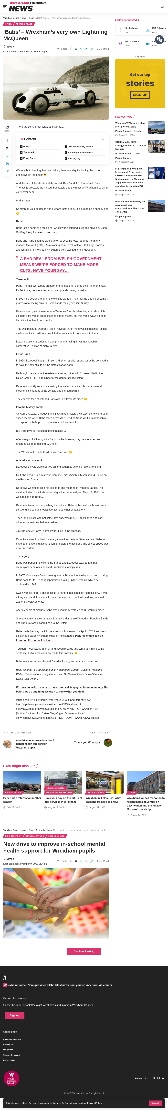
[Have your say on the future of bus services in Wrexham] (63, 782)
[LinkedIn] (163, 1078)
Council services (55, 788)
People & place (24, 24)
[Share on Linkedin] (86, 49)
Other (8, 24)
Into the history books (80, 146)
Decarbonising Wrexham (59, 792)
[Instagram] (128, 43)
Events (137, 131)
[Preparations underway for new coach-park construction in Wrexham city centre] (156, 206)
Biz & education (123, 153)
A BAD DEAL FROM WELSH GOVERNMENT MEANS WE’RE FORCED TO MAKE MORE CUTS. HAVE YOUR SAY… (61, 264)
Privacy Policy (94, 1103)
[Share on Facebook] (70, 49)
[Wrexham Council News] (28, 6)
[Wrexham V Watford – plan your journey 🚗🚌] (156, 127)
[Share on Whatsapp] (81, 49)
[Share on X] (76, 49)
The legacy (74, 158)
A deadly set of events (80, 152)
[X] (154, 1078)
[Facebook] (128, 30)
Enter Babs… (30, 158)
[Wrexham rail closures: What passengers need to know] (105, 782)
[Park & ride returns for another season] (22, 782)
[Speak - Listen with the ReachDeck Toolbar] (159, 39)
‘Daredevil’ (29, 152)
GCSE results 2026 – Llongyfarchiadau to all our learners (130, 145)
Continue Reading (84, 951)
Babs (26, 146)
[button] (155, 1103)
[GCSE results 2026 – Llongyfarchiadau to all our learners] (156, 146)
